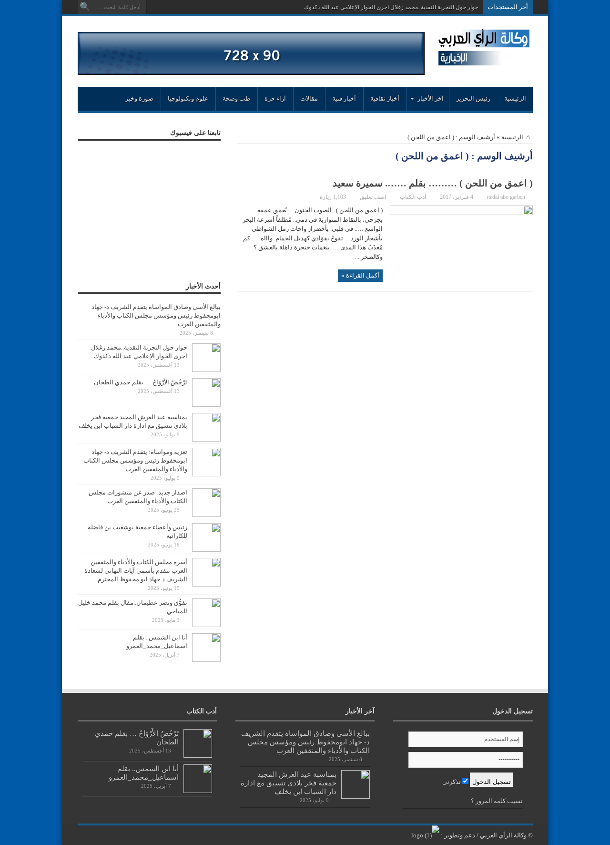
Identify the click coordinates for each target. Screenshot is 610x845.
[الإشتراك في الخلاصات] (241, 157)
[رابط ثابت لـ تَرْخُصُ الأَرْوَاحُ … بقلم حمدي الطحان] (206, 404)
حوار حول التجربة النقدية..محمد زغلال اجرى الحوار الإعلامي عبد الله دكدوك (391, 7)
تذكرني (452, 781)
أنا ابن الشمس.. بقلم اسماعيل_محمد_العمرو (144, 772)
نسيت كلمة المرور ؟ (497, 800)
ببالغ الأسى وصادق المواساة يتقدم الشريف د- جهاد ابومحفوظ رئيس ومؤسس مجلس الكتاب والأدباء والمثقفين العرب (156, 315)
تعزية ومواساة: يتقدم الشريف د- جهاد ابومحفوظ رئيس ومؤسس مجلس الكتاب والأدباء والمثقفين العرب (135, 460)
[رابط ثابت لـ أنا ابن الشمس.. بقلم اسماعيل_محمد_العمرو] (206, 659)
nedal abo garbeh (506, 197)
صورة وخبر (139, 98)
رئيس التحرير (473, 98)
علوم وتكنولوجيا (188, 98)
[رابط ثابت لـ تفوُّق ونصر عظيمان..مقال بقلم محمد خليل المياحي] (206, 625)
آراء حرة (275, 98)
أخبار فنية (344, 98)
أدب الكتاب (413, 197)
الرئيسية (515, 98)
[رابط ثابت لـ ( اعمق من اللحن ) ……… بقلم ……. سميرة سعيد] (461, 212)
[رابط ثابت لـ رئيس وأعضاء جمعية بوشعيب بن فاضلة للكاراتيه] (206, 549)
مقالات (309, 98)
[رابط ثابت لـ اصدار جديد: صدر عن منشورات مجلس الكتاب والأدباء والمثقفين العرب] (206, 514)
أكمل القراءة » (360, 275)
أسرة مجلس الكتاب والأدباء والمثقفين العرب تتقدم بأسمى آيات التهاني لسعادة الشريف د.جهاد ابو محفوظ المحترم (135, 570)
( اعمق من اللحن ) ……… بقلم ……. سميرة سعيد (433, 183)
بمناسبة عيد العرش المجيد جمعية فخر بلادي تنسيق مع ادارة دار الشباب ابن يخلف (288, 782)
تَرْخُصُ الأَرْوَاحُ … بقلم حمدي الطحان (140, 382)
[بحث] (85, 7)
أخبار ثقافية (384, 98)
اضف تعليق (373, 197)
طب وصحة (236, 98)
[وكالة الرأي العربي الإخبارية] (484, 62)
